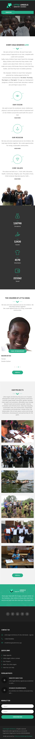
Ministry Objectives (16, 678)
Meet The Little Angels (10, 664)
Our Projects (7, 661)
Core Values (17, 168)
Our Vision (17, 105)
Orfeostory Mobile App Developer (23, 736)
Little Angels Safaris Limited (11, 658)
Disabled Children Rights (17, 688)
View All (17, 372)
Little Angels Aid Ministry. (9, 729)
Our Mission (17, 137)
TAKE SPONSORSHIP (17, 351)
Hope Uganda (7, 655)
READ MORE (17, 118)
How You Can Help (8, 667)
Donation (8, 12)
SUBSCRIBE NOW (17, 717)
